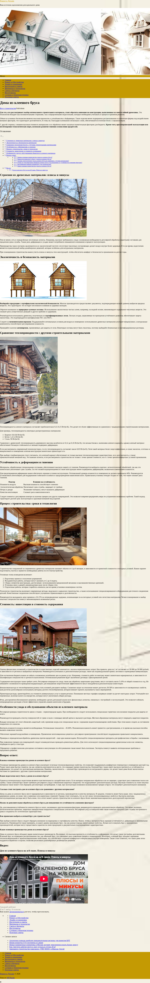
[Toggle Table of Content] (2, 137)
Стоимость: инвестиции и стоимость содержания (23, 151)
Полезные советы (12, 97)
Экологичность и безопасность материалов (21, 143)
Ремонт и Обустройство (14, 82)
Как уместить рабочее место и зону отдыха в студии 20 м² (32, 947)
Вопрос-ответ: (11, 155)
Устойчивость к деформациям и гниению (21, 147)
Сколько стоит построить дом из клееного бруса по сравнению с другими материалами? (43, 161)
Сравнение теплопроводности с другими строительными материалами (31, 145)
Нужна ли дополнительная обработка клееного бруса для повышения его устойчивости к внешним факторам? (49, 162)
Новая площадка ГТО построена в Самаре (26, 943)
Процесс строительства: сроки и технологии (22, 149)
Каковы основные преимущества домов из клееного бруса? (34, 157)
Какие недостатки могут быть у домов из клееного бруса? (34, 159)
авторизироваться (16, 912)
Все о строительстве (8, 108)
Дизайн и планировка (13, 84)
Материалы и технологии (15, 89)
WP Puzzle (11, 978)
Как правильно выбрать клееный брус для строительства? (34, 164)
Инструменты (10, 93)
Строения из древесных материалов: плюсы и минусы (25, 141)
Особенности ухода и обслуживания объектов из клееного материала (30, 153)
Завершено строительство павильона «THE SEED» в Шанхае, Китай (36, 949)
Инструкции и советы (13, 86)
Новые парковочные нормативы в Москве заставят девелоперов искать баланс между (43, 945)
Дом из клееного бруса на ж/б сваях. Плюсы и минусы (30, 170)
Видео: (8, 168)
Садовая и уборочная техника (16, 95)
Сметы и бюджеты (12, 91)
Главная (8, 80)
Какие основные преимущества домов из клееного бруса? (34, 166)
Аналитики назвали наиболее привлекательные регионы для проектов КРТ (39, 941)
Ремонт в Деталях (7, 1)
